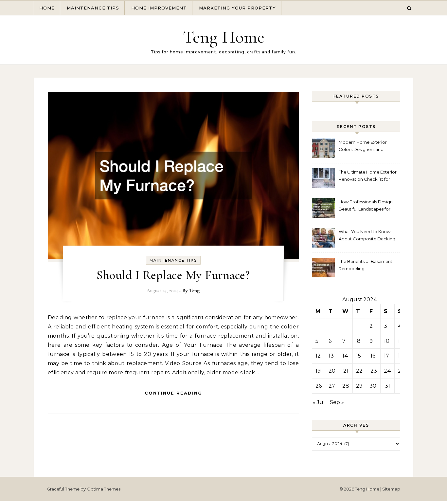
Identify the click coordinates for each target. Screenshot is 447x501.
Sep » (337, 402)
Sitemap (391, 489)
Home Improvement (159, 7)
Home (47, 7)
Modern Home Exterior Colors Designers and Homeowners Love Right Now (364, 146)
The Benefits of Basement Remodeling (365, 265)
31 (387, 386)
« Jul (319, 402)
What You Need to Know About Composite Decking (367, 235)
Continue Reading (173, 393)
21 (346, 371)
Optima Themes (103, 489)
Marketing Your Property (237, 7)
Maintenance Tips (93, 7)
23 (373, 371)
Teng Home (223, 36)
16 (372, 356)
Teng (194, 290)
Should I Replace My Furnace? (173, 275)
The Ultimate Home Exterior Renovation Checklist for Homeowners (368, 176)
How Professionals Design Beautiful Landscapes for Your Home (366, 206)
